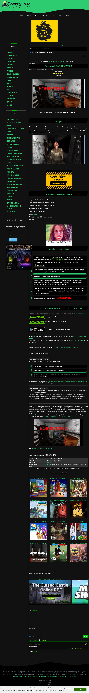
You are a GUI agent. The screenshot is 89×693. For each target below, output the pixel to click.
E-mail (30, 621)
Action (36, 214)
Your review (32, 628)
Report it (53, 313)
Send (85, 637)
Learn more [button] (60, 690)
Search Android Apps (58, 45)
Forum (29, 16)
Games (60, 16)
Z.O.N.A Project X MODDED (58, 522)
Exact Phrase (35, 52)
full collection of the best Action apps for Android (56, 416)
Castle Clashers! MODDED (58, 543)
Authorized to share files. (42, 676)
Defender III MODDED (39, 478)
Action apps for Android (41, 415)
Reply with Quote (77, 648)
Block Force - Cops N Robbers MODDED (58, 478)
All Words (43, 52)
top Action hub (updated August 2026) (67, 347)
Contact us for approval (56, 676)
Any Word (51, 52)
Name (30, 613)
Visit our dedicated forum (81, 313)
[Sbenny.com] (15, 4)
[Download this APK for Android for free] (37, 317)
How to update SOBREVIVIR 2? (38, 388)
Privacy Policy (31, 676)
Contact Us (44, 16)
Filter (84, 55)
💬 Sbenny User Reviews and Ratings (41, 448)
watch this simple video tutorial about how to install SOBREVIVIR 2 (66, 381)
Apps (67, 16)
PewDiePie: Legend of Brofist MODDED (38, 500)
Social (52, 16)
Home (22, 16)
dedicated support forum (19, 676)
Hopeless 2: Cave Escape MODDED (78, 500)
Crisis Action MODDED (78, 478)
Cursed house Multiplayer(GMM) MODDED (38, 543)
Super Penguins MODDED (39, 522)
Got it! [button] (80, 689)
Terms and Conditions (70, 676)
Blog (36, 16)
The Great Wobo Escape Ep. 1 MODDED (58, 500)
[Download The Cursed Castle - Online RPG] (50, 592)
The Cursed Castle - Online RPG (49, 579)
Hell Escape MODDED (78, 522)
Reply (70, 648)
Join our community (77, 340)
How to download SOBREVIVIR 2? (39, 359)
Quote (85, 648)
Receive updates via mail (37, 637)
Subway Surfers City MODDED (78, 543)
